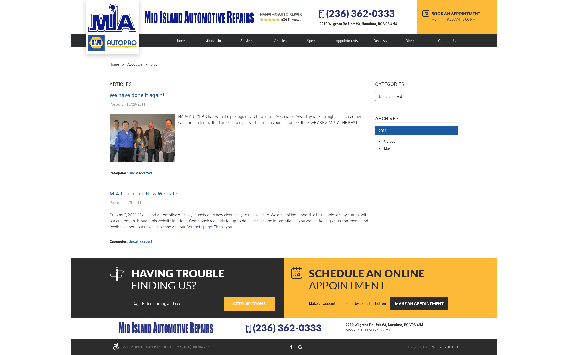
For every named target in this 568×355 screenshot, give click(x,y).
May (387, 148)
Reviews (380, 40)
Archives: (387, 118)
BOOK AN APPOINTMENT (455, 13)
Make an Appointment (419, 303)
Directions (413, 40)
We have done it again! (137, 95)
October (390, 141)
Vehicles (280, 40)
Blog (154, 64)
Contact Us (447, 40)
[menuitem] (180, 40)
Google (300, 347)
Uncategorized (140, 173)
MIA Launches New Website (143, 193)
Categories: (390, 84)
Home (180, 40)
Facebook (291, 347)
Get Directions (249, 304)
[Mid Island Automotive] (112, 18)
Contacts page (199, 226)
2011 (383, 130)
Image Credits (418, 347)
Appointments (347, 40)
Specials (313, 40)
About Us (213, 40)
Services (246, 40)
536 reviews (291, 19)
